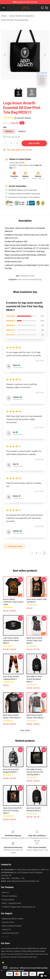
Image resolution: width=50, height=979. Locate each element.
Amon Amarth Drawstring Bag (14, 20)
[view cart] (46, 7)
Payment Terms (8, 922)
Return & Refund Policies (11, 926)
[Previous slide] (5, 54)
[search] (42, 7)
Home (3, 16)
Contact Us (6, 929)
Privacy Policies (8, 900)
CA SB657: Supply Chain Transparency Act (18, 907)
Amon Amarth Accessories (21, 16)
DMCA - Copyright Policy (11, 903)
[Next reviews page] (44, 553)
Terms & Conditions (9, 896)
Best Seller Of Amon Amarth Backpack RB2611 (34, 679)
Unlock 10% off (5, 967)
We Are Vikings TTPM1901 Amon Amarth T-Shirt (13, 601)
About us (5, 892)
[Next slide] (45, 54)
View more (25, 730)
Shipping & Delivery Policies (12, 919)
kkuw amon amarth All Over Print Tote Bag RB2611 (12, 810)
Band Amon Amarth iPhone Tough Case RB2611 (34, 640)
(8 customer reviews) (22, 118)
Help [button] (45, 976)
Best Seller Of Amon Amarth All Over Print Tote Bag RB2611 (35, 772)
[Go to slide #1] (18, 92)
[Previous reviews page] (32, 553)
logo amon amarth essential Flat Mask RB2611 (11, 640)
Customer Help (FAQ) (10, 933)
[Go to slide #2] (32, 92)
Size (5, 127)
